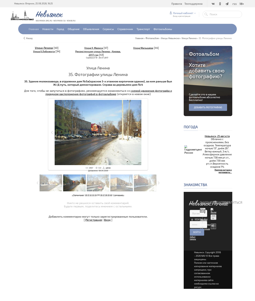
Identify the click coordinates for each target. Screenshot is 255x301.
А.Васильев (205, 229)
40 (111, 195)
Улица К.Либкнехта (44, 51)
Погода (191, 127)
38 (106, 195)
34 (96, 195)
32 (91, 195)
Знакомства (195, 184)
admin (108, 168)
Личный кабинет (183, 13)
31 (88, 195)
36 (101, 195)
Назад (29, 38)
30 (86, 195)
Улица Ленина (44, 47)
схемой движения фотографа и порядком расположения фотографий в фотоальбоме (108, 92)
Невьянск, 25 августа (217, 136)
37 (104, 195)
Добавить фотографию (208, 107)
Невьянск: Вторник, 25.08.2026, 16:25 (33, 3)
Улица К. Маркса (93, 47)
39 (109, 195)
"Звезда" (204, 220)
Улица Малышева (143, 47)
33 (93, 195)
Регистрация (93, 219)
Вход (107, 219)
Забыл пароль (193, 238)
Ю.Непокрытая (206, 224)
